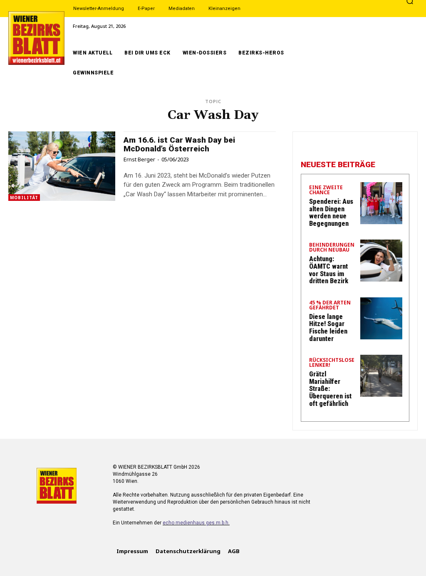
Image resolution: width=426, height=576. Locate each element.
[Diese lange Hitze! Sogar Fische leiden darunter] (381, 318)
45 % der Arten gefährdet (330, 305)
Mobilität (24, 197)
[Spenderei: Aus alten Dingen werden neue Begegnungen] (381, 203)
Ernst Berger (139, 159)
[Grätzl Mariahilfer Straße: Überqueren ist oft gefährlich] (381, 376)
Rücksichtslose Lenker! (331, 363)
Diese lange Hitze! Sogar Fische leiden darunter (328, 328)
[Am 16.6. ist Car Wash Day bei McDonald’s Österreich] (61, 166)
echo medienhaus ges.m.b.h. (196, 523)
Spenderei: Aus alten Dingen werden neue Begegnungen (331, 212)
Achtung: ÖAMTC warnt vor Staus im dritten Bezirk (328, 270)
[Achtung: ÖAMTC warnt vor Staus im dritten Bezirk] (381, 261)
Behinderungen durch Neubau (331, 247)
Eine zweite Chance (326, 190)
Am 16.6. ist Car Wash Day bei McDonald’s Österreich (179, 144)
